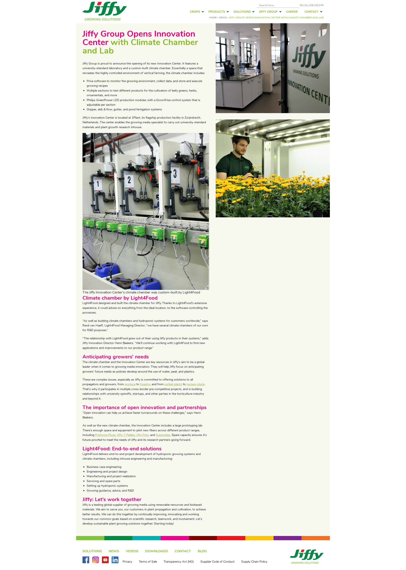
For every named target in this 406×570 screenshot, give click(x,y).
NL (306, 5)
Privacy (127, 561)
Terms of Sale (148, 561)
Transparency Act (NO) (179, 561)
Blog (202, 551)
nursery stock (195, 384)
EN (301, 5)
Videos (132, 551)
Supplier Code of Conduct (217, 561)
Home (213, 17)
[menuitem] (196, 11)
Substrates (163, 435)
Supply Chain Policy (254, 561)
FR (322, 5)
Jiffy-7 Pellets (126, 435)
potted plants (173, 384)
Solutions (242, 12)
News (223, 17)
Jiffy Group (268, 12)
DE (312, 5)
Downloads (156, 551)
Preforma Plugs (105, 435)
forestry (145, 384)
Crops (195, 12)
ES (316, 5)
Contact (311, 12)
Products (216, 12)
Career (292, 12)
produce (130, 384)
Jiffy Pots (142, 435)
